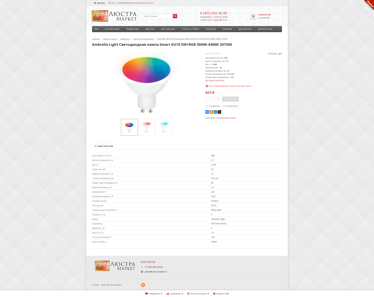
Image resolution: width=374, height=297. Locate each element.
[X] (219, 112)
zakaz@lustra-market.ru (143, 3)
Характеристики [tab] (105, 146)
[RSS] (143, 285)
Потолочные (112, 29)
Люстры (149, 29)
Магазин (101, 3)
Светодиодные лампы (226, 118)
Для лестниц (265, 29)
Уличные (227, 29)
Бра (97, 29)
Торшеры (210, 29)
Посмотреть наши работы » (214, 19)
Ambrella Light (275, 53)
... (278, 29)
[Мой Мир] (215, 112)
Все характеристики (214, 80)
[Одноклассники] (211, 112)
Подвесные (132, 29)
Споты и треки (190, 29)
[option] (129, 127)
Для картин (245, 29)
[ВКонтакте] (207, 112)
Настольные (168, 29)
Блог (114, 3)
